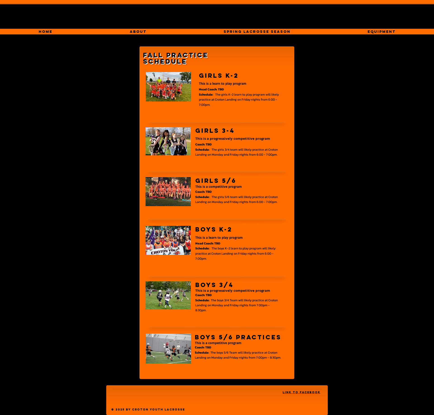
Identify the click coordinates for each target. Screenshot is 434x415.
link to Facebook (301, 392)
